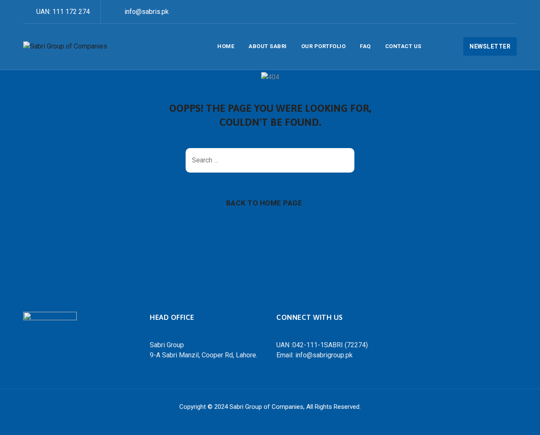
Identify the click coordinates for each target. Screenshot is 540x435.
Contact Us (403, 46)
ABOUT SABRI (267, 46)
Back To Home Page (264, 203)
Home (225, 46)
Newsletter (490, 46)
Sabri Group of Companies (266, 407)
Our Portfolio (323, 46)
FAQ (365, 46)
